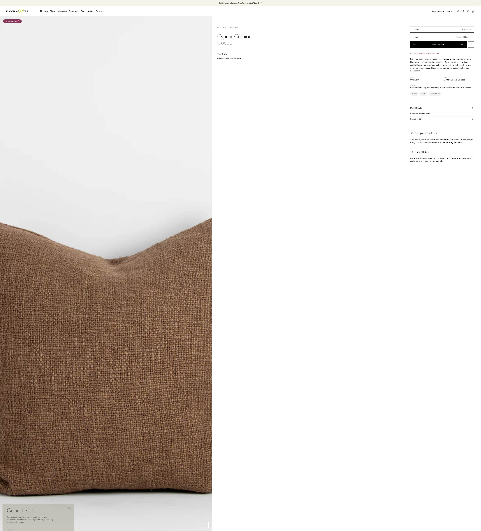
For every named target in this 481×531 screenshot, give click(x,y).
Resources (74, 11)
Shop (52, 11)
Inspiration (62, 11)
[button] (199, 525)
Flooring (44, 11)
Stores (90, 11)
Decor (225, 27)
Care (83, 11)
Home (219, 27)
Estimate (100, 11)
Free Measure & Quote (442, 11)
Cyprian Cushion (233, 27)
